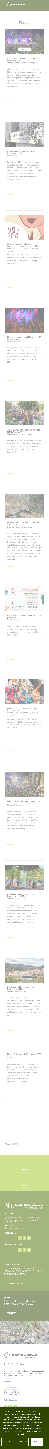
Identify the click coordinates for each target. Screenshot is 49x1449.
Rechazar (22, 1442)
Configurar (37, 1442)
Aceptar (7, 1442)
